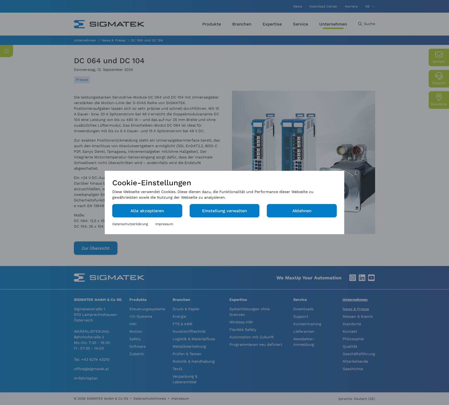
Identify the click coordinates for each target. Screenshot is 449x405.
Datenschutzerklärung (130, 224)
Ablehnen (301, 210)
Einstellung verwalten (224, 210)
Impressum (164, 224)
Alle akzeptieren (147, 210)
